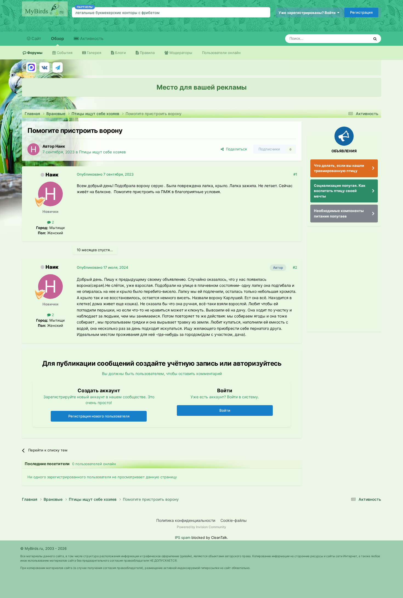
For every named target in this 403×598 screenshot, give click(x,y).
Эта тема (354, 38)
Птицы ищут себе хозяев (102, 152)
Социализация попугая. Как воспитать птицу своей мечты (339, 190)
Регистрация (361, 12)
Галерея (93, 52)
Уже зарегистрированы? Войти (308, 12)
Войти (224, 410)
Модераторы (180, 52)
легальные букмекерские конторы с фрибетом (117, 12)
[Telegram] (57, 67)
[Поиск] (375, 38)
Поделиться (235, 149)
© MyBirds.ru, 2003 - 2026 (43, 548)
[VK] (44, 67)
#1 (295, 174)
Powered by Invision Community (201, 527)
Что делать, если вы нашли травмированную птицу (339, 168)
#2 (295, 267)
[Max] (31, 67)
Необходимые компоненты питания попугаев (339, 213)
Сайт (35, 38)
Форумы (34, 52)
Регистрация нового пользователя (98, 416)
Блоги (120, 52)
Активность (91, 38)
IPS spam (182, 537)
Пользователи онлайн (221, 52)
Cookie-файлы (233, 520)
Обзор (57, 38)
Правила (147, 52)
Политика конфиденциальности (185, 520)
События (64, 52)
